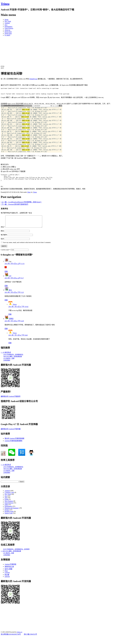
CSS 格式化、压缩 (8, 358)
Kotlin (6, 499)
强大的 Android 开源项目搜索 (14, 438)
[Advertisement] (61, 51)
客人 (10, 290)
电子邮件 (4, 235)
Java (6, 25)
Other (29, 192)
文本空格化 (6, 360)
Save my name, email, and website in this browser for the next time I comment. (27, 242)
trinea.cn (19, 632)
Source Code (8, 513)
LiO (10, 276)
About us (7, 30)
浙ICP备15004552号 (30, 634)
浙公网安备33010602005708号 (11, 634)
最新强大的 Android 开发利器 (10, 429)
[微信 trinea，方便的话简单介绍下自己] (11, 455)
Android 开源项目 (10, 564)
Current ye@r (5, 250)
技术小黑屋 (8, 569)
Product (7, 510)
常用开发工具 (9, 566)
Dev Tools (8, 21)
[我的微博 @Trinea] (3, 455)
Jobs (6, 497)
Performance (8, 26)
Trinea (5, 3)
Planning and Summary (12, 508)
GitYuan (7, 572)
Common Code (9, 492)
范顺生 (11, 318)
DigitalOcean (33, 79)
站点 (2, 239)
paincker (7, 576)
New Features (9, 501)
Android (7, 23)
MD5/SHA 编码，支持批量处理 (12, 356)
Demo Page (8, 32)
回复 (6, 271)
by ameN (7, 35)
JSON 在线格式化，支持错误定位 (13, 354)
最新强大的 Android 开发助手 (10, 396)
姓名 (2, 231)
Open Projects (9, 28)
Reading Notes (9, 511)
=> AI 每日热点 (6, 352)
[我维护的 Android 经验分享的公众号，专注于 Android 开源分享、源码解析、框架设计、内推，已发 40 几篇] (8, 419)
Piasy (6, 571)
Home (6, 19)
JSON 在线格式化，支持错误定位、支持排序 (16, 549)
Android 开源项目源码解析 (13, 441)
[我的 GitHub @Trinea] (31, 455)
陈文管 (7, 574)
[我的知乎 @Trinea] (21, 455)
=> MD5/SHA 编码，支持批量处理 (11, 551)
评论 (3, 227)
